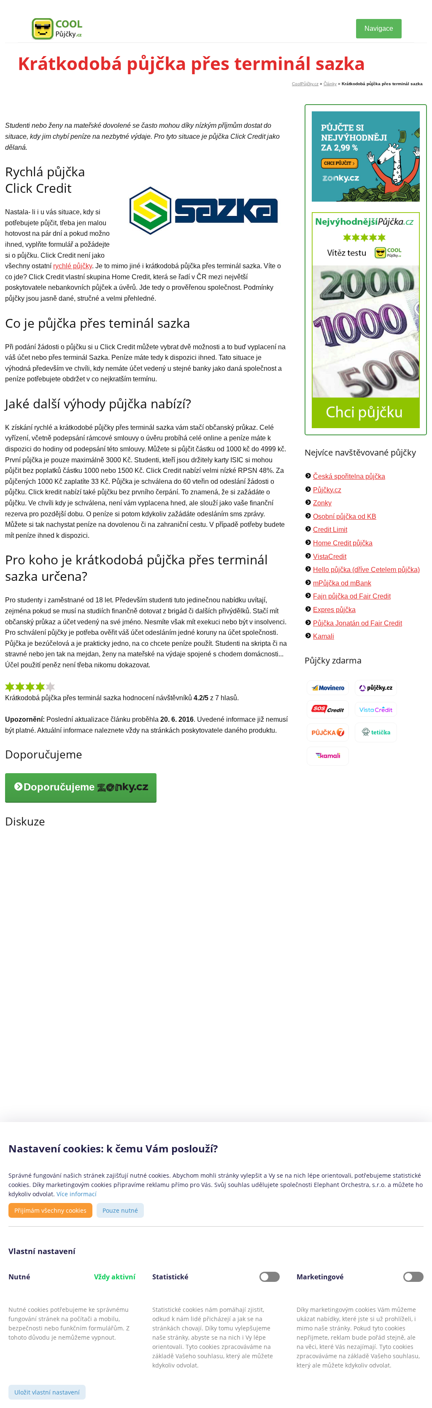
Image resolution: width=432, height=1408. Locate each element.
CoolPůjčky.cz (305, 83)
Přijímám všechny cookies (50, 1210)
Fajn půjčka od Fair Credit (352, 596)
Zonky (322, 503)
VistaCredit (329, 556)
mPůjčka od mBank (342, 583)
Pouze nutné (120, 1210)
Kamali (323, 636)
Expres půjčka (334, 609)
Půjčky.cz (327, 490)
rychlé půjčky (72, 266)
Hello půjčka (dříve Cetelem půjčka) (366, 569)
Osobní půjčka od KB (344, 516)
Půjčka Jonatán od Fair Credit (357, 623)
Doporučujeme (60, 787)
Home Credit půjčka (343, 543)
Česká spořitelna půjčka (349, 476)
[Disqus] (146, 956)
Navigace (378, 28)
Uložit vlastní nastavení (47, 1392)
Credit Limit (330, 529)
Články (330, 83)
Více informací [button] (77, 1194)
